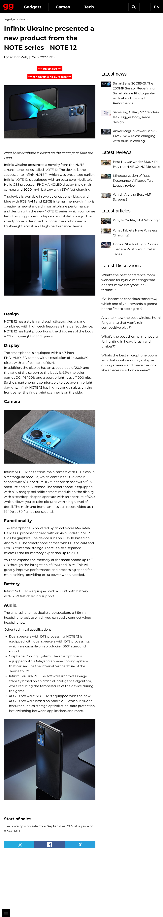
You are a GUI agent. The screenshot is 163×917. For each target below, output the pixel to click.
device (15, 196)
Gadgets (33, 7)
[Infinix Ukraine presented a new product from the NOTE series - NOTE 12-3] (49, 437)
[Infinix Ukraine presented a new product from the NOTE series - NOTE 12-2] (49, 265)
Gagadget (8, 6)
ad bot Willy (19, 57)
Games (63, 7)
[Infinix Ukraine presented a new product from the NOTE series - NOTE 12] (49, 111)
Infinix (9, 165)
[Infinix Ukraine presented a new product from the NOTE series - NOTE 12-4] (49, 759)
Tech (89, 7)
